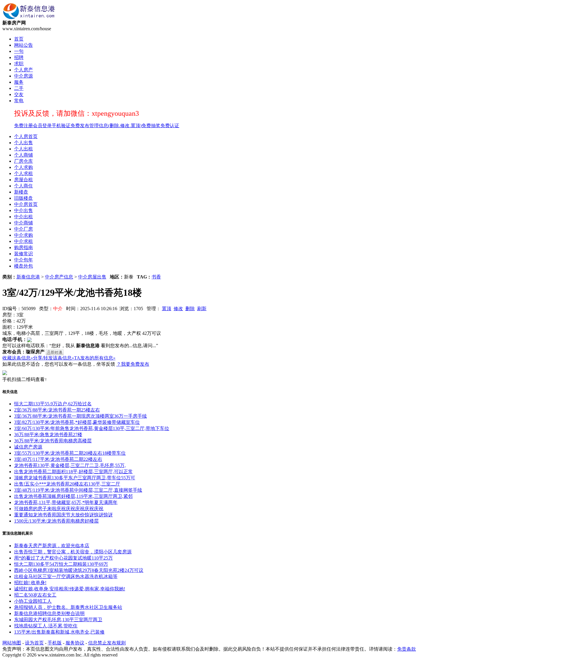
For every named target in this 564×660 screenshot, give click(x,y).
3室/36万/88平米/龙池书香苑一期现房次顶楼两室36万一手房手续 (80, 416)
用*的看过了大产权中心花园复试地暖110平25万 (63, 557)
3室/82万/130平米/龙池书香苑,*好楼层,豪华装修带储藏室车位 (77, 422)
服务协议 (75, 642)
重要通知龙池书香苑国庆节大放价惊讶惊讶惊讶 (63, 514)
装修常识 (23, 253)
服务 (19, 82)
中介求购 (23, 235)
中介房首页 (26, 204)
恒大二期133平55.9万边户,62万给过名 (53, 403)
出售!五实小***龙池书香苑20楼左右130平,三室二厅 (67, 483)
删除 (190, 308)
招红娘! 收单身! (30, 582)
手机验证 (61, 125)
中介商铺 (23, 222)
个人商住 (23, 185)
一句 (19, 51)
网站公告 (23, 45)
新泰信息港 (28, 276)
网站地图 (11, 642)
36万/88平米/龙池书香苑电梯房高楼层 (53, 440)
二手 (19, 88)
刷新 (202, 308)
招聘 (19, 57)
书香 (156, 276)
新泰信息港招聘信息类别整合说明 (49, 613)
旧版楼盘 (23, 198)
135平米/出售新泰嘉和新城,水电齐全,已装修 (59, 631)
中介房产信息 (59, 276)
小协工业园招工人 (33, 601)
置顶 (166, 308)
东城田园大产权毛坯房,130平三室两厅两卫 (58, 619)
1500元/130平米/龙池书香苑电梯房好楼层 (56, 520)
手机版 (55, 642)
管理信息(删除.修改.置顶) (115, 125)
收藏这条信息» (17, 357)
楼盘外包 (23, 265)
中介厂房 (23, 228)
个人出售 (23, 142)
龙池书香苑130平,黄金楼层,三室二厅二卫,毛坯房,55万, (70, 465)
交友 (19, 94)
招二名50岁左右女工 (35, 594)
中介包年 (23, 259)
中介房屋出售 (92, 276)
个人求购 (23, 167)
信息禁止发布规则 (107, 642)
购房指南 (23, 247)
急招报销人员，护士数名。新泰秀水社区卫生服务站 (68, 607)
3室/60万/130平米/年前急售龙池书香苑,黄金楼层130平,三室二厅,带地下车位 (91, 428)
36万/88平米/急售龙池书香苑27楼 (48, 434)
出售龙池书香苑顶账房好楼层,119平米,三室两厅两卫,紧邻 (73, 496)
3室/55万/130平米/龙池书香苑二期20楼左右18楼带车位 (70, 453)
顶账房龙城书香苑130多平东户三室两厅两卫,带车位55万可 (74, 477)
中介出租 (23, 216)
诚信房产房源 (28, 446)
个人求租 (23, 173)
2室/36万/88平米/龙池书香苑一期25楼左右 (57, 409)
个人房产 (23, 69)
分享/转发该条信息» (53, 357)
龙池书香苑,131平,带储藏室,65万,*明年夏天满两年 (66, 502)
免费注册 (23, 125)
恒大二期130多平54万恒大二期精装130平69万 (61, 564)
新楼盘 (21, 191)
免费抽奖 (151, 125)
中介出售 (23, 210)
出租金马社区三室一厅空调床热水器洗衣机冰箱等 (66, 576)
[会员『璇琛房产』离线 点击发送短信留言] (54, 352)
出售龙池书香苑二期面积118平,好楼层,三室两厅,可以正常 (73, 471)
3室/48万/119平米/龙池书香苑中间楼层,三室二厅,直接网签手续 (78, 490)
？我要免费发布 (132, 364)
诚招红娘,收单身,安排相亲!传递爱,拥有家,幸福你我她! (69, 588)
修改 (178, 308)
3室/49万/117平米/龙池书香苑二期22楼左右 (58, 459)
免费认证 (169, 125)
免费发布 (79, 125)
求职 (19, 63)
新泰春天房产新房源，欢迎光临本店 (51, 545)
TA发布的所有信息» (94, 357)
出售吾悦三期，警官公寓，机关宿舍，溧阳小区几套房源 (73, 551)
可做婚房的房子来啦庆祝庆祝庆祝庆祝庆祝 (58, 508)
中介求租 (23, 241)
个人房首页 (26, 136)
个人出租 (23, 148)
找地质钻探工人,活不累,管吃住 (46, 625)
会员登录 (42, 125)
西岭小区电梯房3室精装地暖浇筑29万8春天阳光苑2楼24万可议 (78, 570)
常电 (19, 100)
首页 (19, 38)
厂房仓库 (23, 161)
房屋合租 (23, 179)
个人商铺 (23, 154)
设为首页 (34, 642)
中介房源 (23, 75)
